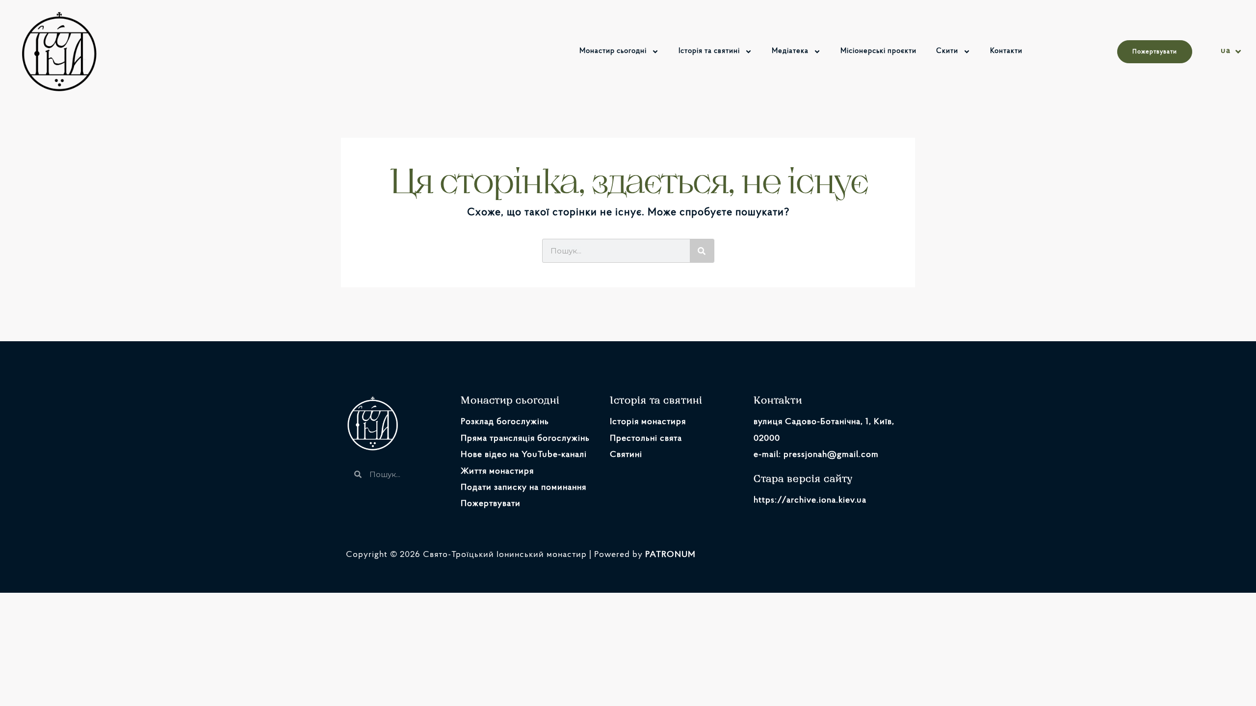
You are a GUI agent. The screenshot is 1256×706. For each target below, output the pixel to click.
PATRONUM (670, 555)
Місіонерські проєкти (878, 51)
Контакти (1006, 51)
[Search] (702, 250)
